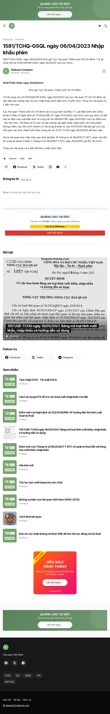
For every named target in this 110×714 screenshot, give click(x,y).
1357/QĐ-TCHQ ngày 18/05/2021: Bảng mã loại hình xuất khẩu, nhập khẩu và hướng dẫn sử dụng (62, 431)
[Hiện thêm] (65, 167)
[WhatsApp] (50, 167)
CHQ (7, 675)
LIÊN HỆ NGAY (55, 233)
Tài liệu (17, 699)
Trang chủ (8, 39)
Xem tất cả (26, 179)
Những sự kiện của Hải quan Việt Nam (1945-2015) (49, 499)
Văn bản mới (26, 465)
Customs (19, 39)
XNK (30, 158)
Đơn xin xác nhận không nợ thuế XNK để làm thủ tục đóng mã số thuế (60, 533)
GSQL (22, 158)
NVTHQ (9, 681)
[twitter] (14, 663)
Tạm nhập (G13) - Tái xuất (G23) (38, 379)
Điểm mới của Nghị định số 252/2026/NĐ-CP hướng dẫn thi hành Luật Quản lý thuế (60, 414)
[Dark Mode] (99, 26)
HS (39, 675)
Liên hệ (7, 699)
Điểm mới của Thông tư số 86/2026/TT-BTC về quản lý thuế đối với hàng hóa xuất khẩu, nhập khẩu (62, 448)
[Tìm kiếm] (105, 26)
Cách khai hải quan (30, 516)
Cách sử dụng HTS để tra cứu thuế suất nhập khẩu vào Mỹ (53, 396)
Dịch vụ (27, 699)
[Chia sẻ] (104, 71)
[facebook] (6, 663)
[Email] (58, 167)
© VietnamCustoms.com (16, 705)
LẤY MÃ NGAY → (55, 582)
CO (17, 675)
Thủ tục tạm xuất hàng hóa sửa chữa (41, 482)
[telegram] (23, 663)
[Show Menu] (4, 26)
